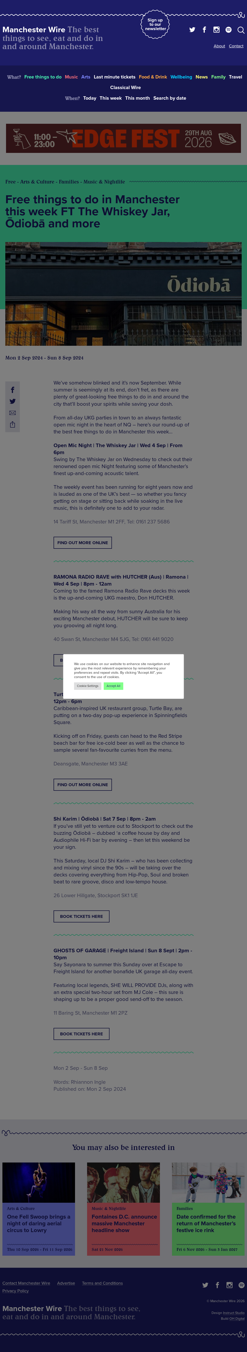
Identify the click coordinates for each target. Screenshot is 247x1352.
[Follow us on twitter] (192, 30)
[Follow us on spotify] (229, 30)
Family (218, 77)
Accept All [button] (113, 686)
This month (137, 98)
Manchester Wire (33, 30)
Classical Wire (125, 88)
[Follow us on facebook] (204, 30)
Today (89, 98)
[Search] (241, 31)
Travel (235, 77)
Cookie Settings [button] (87, 686)
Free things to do (43, 77)
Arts (85, 77)
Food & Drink (153, 77)
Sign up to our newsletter (155, 24)
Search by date (169, 98)
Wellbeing (181, 77)
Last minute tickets (115, 77)
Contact (236, 46)
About (219, 46)
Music (71, 77)
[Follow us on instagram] (216, 30)
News (202, 77)
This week (111, 98)
